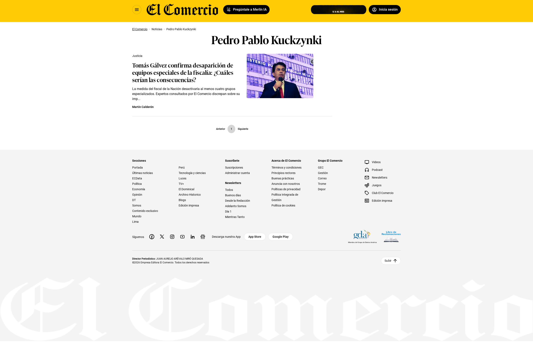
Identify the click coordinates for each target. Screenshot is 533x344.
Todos (229, 189)
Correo (322, 178)
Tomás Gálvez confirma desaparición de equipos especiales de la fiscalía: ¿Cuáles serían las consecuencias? (182, 72)
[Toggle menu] (136, 9)
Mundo (136, 216)
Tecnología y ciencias (192, 173)
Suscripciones (234, 167)
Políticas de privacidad (285, 189)
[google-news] (202, 236)
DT (134, 200)
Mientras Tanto (235, 217)
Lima (135, 221)
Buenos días (233, 195)
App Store (254, 236)
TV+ (181, 183)
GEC (321, 167)
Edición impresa (189, 205)
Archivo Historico (190, 194)
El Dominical (186, 189)
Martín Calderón (143, 107)
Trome (322, 183)
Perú (182, 167)
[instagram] (172, 236)
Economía (138, 189)
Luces (182, 178)
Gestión (323, 173)
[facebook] (151, 236)
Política (137, 183)
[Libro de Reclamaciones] (391, 236)
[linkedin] (192, 236)
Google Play (281, 236)
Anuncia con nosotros (285, 183)
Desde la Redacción (237, 200)
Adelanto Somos (235, 206)
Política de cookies (283, 205)
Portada (137, 167)
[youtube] (182, 236)
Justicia (137, 56)
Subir (388, 260)
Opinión (137, 194)
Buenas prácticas (282, 178)
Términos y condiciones (286, 167)
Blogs (182, 200)
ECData (137, 178)
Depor (322, 189)
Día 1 (228, 211)
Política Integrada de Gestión (284, 197)
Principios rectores (283, 173)
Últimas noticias (142, 173)
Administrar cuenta (237, 173)
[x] (161, 236)
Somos (136, 205)
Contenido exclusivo (145, 211)
